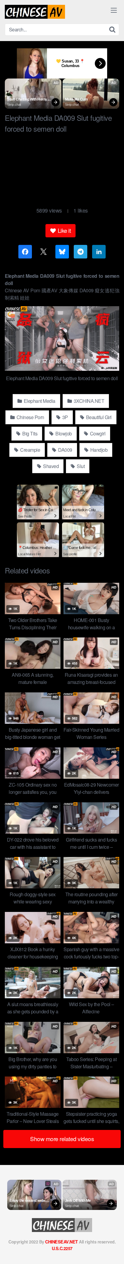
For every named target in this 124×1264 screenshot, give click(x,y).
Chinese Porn (29, 417)
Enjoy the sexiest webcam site (30, 1200)
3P (64, 417)
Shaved (50, 466)
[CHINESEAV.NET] (35, 12)
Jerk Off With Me (78, 1200)
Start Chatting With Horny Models (27, 99)
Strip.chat (14, 104)
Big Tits (29, 433)
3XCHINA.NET (88, 400)
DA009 (64, 449)
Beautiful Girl (98, 417)
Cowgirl (97, 433)
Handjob (98, 449)
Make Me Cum (76, 99)
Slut (80, 466)
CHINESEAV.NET (61, 1242)
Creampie (29, 449)
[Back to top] (113, 1250)
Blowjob (63, 433)
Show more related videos (62, 1138)
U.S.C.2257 (62, 1248)
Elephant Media (39, 400)
